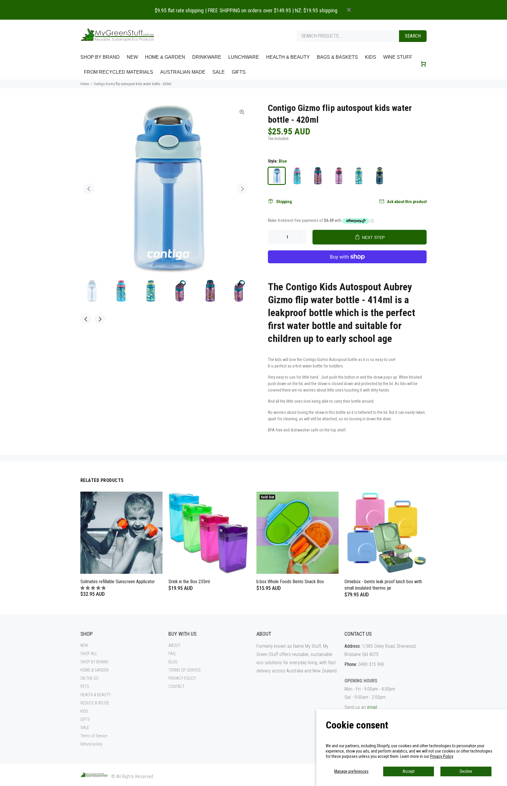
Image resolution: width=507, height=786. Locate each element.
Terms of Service (93, 735)
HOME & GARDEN (94, 670)
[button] (93, 588)
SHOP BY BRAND (94, 662)
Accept (409, 771)
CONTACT (176, 686)
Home (84, 84)
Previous (88, 188)
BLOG (173, 662)
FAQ (171, 653)
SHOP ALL (88, 653)
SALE (84, 727)
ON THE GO (89, 678)
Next (242, 188)
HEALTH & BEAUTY (95, 694)
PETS (84, 686)
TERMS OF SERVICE (184, 670)
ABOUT (174, 645)
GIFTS (85, 719)
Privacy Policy (441, 756)
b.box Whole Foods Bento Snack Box (290, 581)
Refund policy (91, 744)
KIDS (84, 711)
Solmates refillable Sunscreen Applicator (117, 581)
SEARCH (413, 36)
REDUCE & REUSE (94, 703)
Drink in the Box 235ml (189, 581)
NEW (84, 645)
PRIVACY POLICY (182, 678)
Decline (466, 771)
